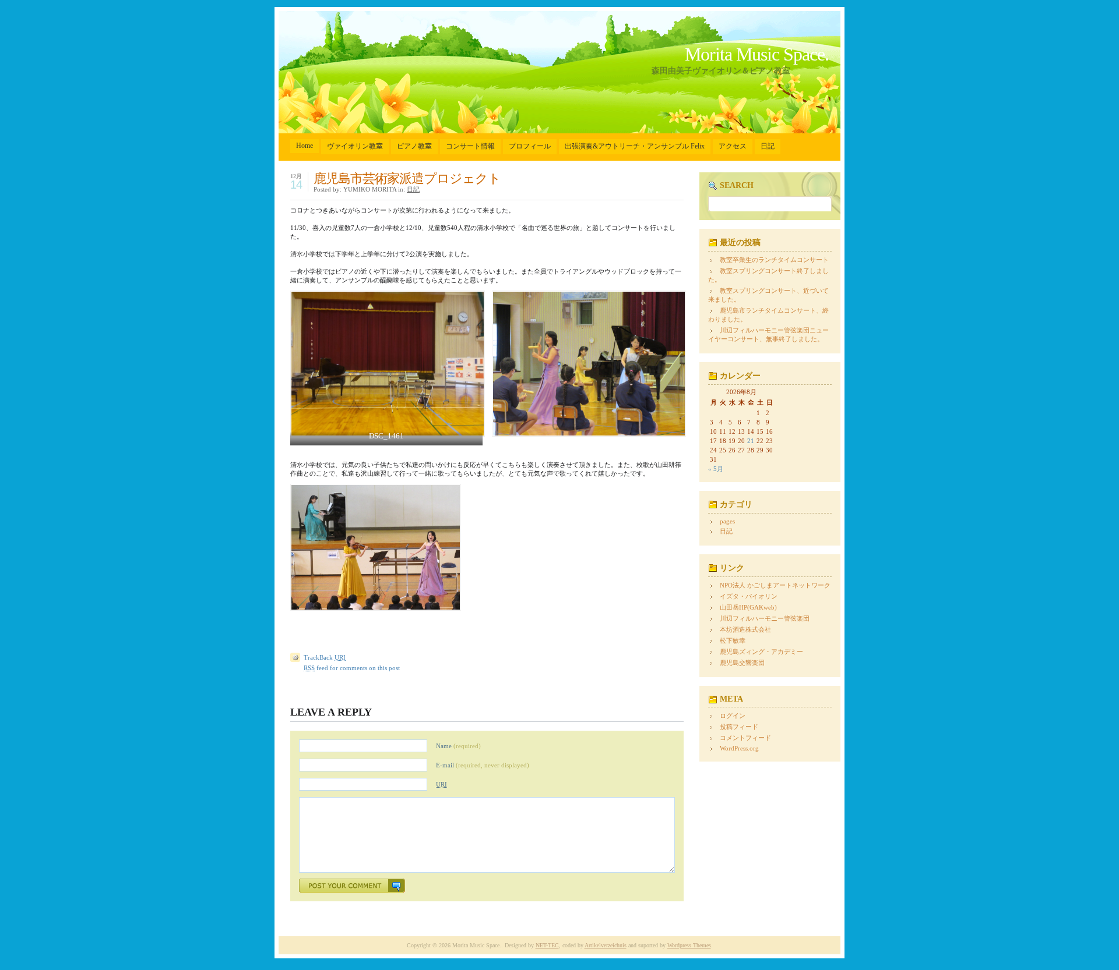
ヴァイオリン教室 (355, 146)
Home (304, 145)
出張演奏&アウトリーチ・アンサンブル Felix (635, 146)
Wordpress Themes (689, 945)
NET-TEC (547, 945)
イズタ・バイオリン (748, 596)
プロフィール (530, 146)
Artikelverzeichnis (606, 945)
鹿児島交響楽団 (742, 662)
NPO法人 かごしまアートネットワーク (775, 585)
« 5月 (715, 468)
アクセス (733, 146)
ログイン (732, 715)
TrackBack (325, 657)
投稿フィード (739, 726)
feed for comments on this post (352, 667)
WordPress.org (739, 748)
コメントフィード (745, 737)
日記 (768, 146)
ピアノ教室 (414, 146)
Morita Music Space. (757, 54)
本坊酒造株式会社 (745, 629)
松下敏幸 (732, 640)
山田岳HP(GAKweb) (748, 607)
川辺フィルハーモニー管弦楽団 (765, 618)
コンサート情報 (470, 146)
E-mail (482, 765)
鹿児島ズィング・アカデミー (761, 651)
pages (727, 521)
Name (458, 745)
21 (750, 440)
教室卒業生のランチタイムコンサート (774, 259)
